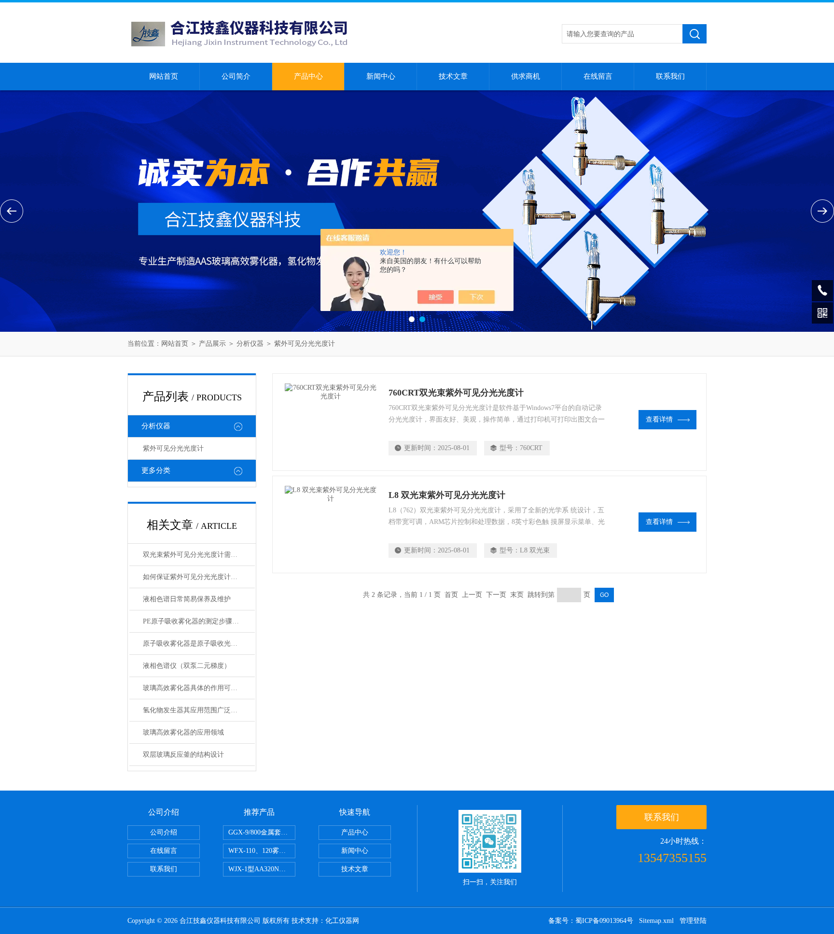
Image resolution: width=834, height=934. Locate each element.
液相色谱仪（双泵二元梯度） (187, 665)
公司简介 (236, 76)
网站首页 (163, 76)
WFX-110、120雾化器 (260, 850)
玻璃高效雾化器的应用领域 (183, 732)
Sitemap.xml (656, 920)
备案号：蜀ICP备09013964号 (590, 920)
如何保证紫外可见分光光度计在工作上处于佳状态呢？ (199, 576)
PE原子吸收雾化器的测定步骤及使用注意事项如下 (199, 621)
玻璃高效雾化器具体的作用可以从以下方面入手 (199, 688)
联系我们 (670, 76)
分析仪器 (250, 343)
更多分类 (155, 470)
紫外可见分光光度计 (304, 343)
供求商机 (525, 76)
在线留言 (598, 76)
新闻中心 (380, 76)
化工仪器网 (342, 920)
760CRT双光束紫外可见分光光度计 (456, 392)
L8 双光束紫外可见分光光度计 (447, 495)
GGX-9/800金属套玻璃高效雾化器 (261, 832)
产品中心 (308, 76)
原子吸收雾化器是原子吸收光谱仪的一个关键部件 (199, 643)
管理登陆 (693, 920)
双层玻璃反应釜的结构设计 (183, 754)
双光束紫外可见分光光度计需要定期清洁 (199, 554)
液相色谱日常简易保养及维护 (187, 599)
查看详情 (659, 419)
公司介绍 (163, 832)
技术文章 (453, 76)
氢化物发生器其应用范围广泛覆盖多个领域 (199, 710)
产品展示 (212, 343)
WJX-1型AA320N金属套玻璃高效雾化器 (261, 869)
